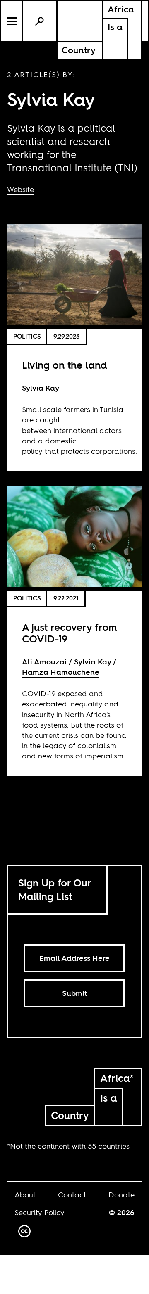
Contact (72, 1195)
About (25, 1195)
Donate (121, 1195)
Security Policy (39, 1212)
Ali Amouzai (44, 661)
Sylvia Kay (40, 388)
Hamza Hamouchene (60, 672)
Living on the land (64, 365)
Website (20, 189)
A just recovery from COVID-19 (69, 633)
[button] (12, 21)
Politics (27, 336)
